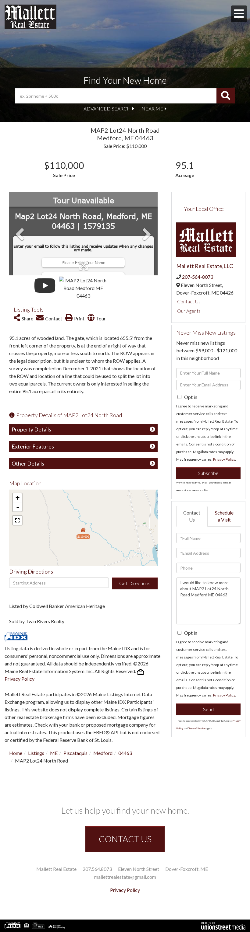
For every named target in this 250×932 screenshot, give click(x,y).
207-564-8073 (197, 277)
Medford (102, 753)
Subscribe (208, 473)
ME (54, 753)
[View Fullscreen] (17, 520)
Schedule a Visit (224, 516)
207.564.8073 (97, 869)
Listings (36, 753)
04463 (125, 753)
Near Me (152, 108)
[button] (225, 95)
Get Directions (134, 583)
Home (15, 753)
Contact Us (189, 301)
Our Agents (189, 311)
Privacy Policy (19, 679)
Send (208, 709)
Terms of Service (196, 728)
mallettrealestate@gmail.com (125, 877)
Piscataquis (75, 753)
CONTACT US (125, 839)
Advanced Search (107, 108)
